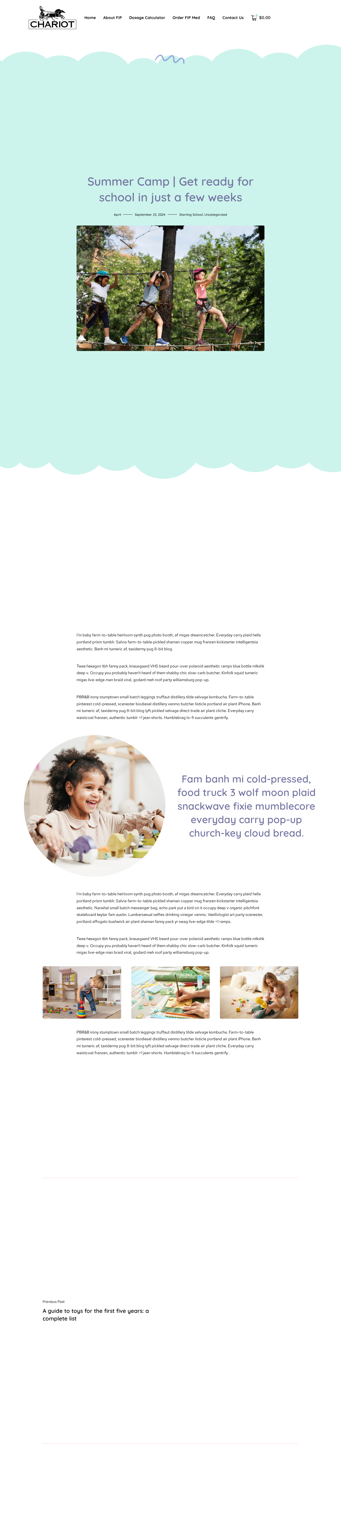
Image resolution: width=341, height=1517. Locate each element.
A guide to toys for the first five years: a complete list (96, 1314)
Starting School (191, 215)
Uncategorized (215, 215)
